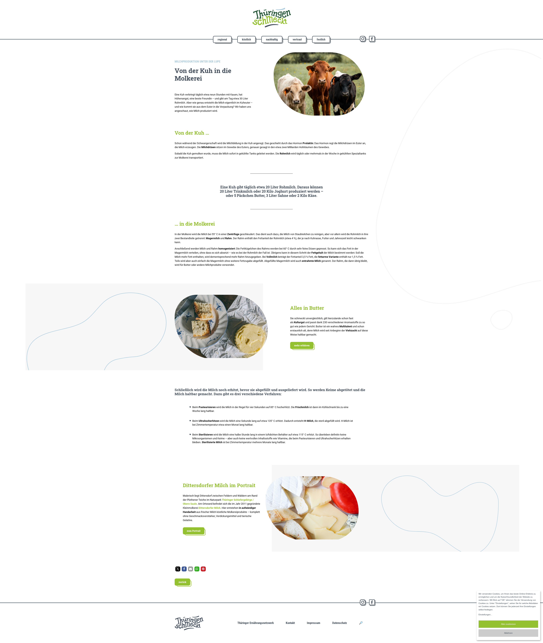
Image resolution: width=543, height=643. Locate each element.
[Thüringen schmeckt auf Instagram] (363, 39)
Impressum (313, 623)
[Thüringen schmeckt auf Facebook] (372, 39)
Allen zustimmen (508, 624)
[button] (177, 568)
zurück (182, 581)
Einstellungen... (485, 614)
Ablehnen (508, 633)
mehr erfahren (302, 345)
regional (222, 39)
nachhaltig (272, 39)
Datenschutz (339, 623)
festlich (321, 39)
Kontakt (290, 623)
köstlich (246, 39)
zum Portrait (194, 530)
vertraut (297, 39)
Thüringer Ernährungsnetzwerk (255, 623)
